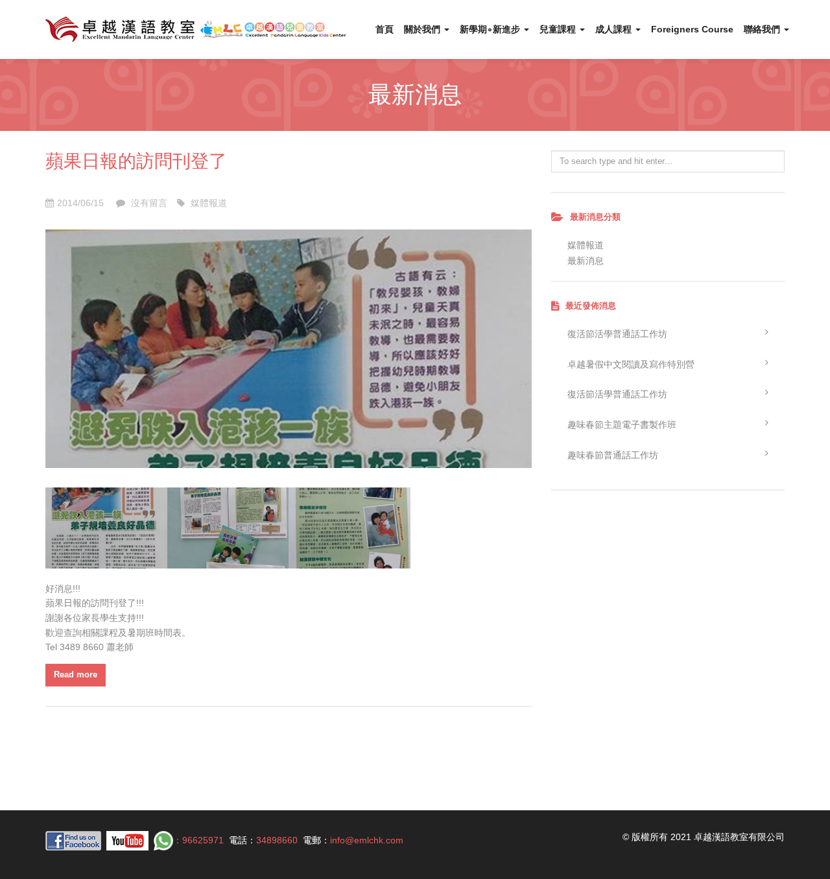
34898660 (277, 840)
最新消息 (585, 260)
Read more (75, 674)
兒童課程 (559, 29)
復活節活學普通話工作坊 (617, 334)
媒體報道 (209, 203)
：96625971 (198, 840)
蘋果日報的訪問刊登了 (136, 160)
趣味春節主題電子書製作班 (621, 424)
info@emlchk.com (366, 840)
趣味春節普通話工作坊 (612, 455)
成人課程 (614, 29)
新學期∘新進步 (491, 29)
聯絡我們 (763, 29)
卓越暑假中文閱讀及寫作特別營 (630, 364)
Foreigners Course (692, 29)
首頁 (384, 29)
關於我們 (423, 29)
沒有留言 (147, 203)
